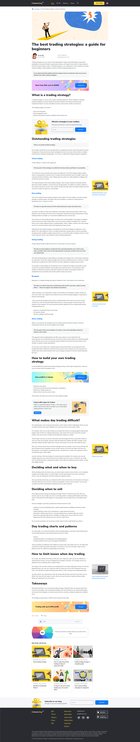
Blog (52, 3)
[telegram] (78, 717)
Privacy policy (68, 717)
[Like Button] (33, 616)
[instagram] (83, 717)
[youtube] (87, 717)
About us (65, 3)
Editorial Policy (68, 720)
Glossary (66, 726)
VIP (59, 3)
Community (67, 723)
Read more (37, 412)
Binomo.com (67, 711)
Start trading (99, 3)
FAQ (52, 723)
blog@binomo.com (82, 714)
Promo (72, 3)
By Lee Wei (41, 55)
